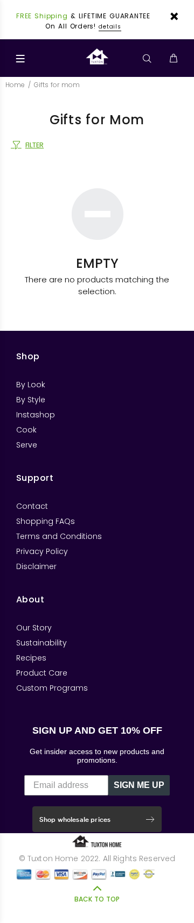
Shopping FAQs (45, 521)
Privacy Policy (42, 551)
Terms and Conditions (59, 536)
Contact (32, 506)
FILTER (34, 145)
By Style (30, 399)
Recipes (31, 657)
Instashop (35, 414)
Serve (26, 444)
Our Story (34, 627)
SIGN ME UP (139, 785)
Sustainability (41, 642)
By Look (30, 384)
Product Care (41, 673)
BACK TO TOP (97, 899)
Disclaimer (36, 566)
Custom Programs (52, 688)
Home (15, 84)
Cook (26, 429)
